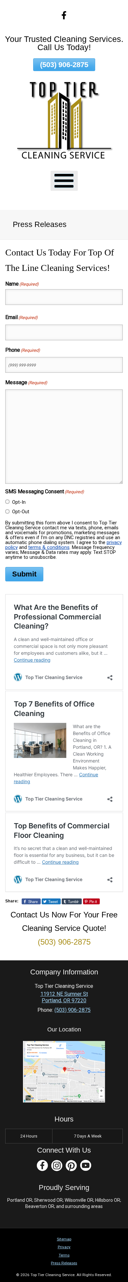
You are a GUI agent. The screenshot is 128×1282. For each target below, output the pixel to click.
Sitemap (64, 1239)
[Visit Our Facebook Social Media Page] (42, 1165)
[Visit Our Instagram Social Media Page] (57, 1165)
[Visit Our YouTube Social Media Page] (86, 1165)
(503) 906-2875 (64, 65)
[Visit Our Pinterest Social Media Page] (71, 1165)
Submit (24, 574)
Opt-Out (20, 512)
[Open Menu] (64, 181)
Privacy (64, 1247)
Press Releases (64, 1263)
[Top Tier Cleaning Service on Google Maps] (64, 1101)
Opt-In (19, 502)
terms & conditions (49, 547)
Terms (64, 1255)
